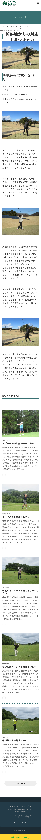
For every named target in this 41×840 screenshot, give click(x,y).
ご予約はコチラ (22, 837)
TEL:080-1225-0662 (20, 812)
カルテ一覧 (9, 26)
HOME (2, 26)
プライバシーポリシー (20, 822)
